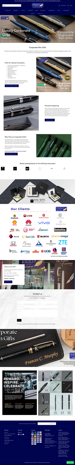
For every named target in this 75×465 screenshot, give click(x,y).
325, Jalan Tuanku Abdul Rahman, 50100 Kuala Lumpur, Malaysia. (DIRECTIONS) (64, 438)
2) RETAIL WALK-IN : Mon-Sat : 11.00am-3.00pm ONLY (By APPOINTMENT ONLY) (64, 442)
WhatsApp (43, 297)
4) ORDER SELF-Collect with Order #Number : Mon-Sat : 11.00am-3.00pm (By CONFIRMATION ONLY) (63, 452)
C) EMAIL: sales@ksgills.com (50, 445)
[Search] (19, 5)
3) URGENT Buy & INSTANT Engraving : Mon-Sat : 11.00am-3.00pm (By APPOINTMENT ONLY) (64, 447)
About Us (6, 432)
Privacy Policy (41, 323)
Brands (16, 10)
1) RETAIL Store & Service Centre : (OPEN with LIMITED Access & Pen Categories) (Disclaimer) (63, 434)
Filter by (7, 10)
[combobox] (11, 5)
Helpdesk (66, 10)
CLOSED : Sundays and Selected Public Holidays (63, 456)
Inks (58, 10)
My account (47, 447)
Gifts (23, 10)
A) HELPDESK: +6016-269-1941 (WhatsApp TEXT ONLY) (49, 434)
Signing (42, 10)
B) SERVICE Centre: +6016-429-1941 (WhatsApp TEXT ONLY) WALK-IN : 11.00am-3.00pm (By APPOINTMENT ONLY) (51, 440)
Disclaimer (6, 443)
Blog (33, 13)
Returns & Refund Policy (8, 440)
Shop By (40, 13)
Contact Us (6, 437)
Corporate (52, 10)
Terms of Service (49, 323)
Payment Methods (7, 435)
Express (30, 10)
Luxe (36, 10)
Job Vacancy (6, 438)
